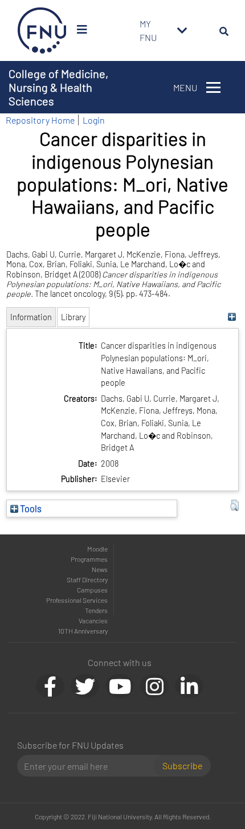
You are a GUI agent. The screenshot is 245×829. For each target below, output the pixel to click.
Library (73, 317)
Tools (30, 508)
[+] (231, 317)
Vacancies (93, 620)
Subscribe (182, 765)
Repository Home (40, 120)
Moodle (97, 549)
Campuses (92, 590)
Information (31, 317)
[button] (234, 505)
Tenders (96, 610)
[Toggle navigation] (182, 30)
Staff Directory (87, 579)
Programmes (89, 559)
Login (94, 120)
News (100, 569)
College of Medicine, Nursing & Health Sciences (58, 87)
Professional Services (77, 600)
